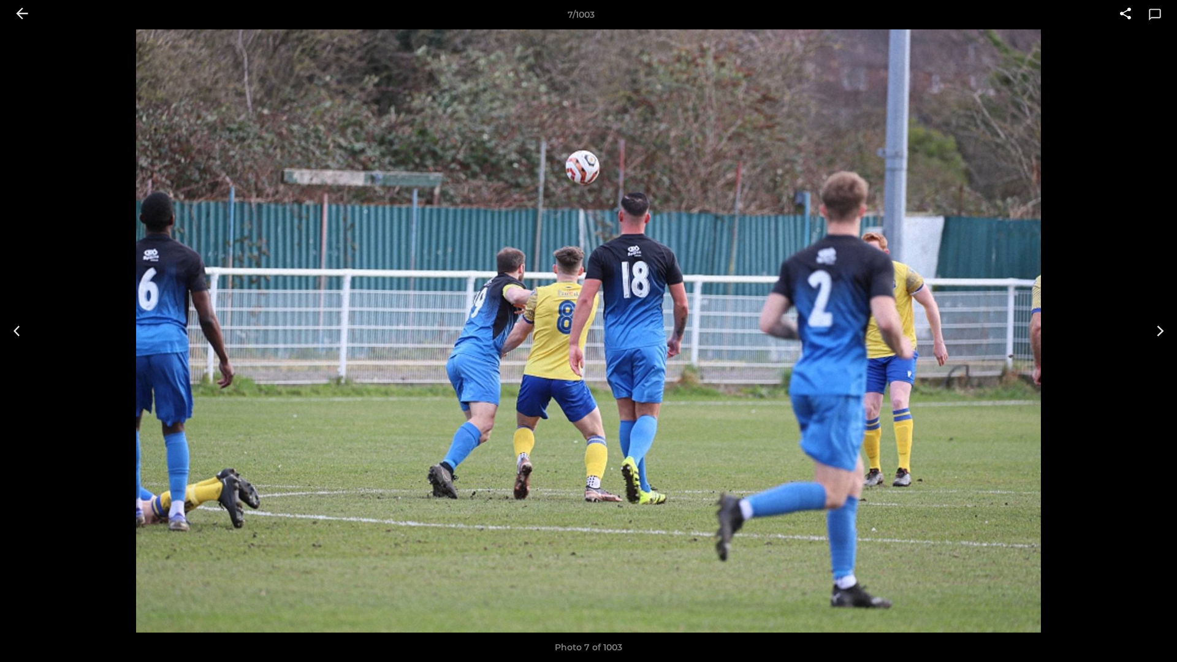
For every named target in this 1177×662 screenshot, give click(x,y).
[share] (1125, 14)
